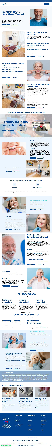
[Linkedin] (47, 1)
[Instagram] (45, 1)
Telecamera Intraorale (44, 421)
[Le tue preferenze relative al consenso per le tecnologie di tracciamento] (50, 445)
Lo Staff (42, 430)
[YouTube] (49, 1)
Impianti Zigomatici (18, 426)
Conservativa (30, 420)
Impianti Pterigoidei (18, 425)
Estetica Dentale (30, 426)
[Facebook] (44, 1)
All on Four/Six (17, 420)
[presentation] (9, 392)
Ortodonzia (29, 425)
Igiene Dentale (30, 429)
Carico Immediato (17, 421)
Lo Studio (42, 426)
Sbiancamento (30, 430)
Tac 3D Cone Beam (43, 420)
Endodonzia (29, 424)
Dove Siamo (42, 429)
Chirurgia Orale (30, 417)
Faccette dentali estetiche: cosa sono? (7, 400)
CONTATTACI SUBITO (26, 314)
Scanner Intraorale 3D (44, 417)
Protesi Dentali (30, 421)
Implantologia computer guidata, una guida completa (25, 400)
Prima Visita (42, 431)
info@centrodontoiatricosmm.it (26, 440)
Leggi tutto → (21, 410)
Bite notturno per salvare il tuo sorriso (42, 399)
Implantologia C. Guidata (19, 424)
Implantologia (17, 417)
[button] (6, 445)
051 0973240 (16, 440)
